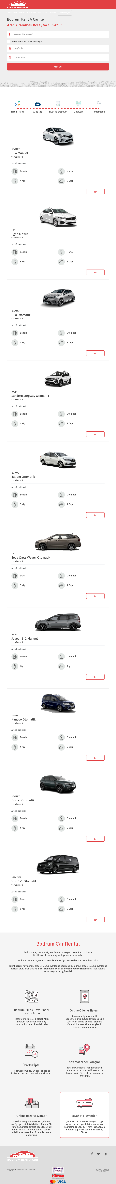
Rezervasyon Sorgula (65, 14)
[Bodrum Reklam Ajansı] (102, 1170)
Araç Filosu (12, 13)
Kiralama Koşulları (36, 13)
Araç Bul (58, 66)
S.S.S (47, 13)
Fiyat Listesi (23, 13)
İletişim (53, 13)
